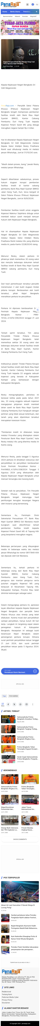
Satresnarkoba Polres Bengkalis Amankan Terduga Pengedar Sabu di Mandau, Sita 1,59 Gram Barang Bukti (27, 718)
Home (4, 12)
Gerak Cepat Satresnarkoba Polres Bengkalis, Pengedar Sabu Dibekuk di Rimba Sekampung (27, 758)
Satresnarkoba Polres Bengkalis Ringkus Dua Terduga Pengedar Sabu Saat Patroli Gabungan (28, 738)
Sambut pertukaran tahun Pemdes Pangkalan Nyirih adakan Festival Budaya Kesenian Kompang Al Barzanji (23, 916)
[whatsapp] (20, 704)
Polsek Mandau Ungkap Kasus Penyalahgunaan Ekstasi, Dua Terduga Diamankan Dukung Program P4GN (29, 829)
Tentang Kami (7, 994)
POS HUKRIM (13, 696)
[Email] (26, 704)
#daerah (17, 16)
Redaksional (6, 992)
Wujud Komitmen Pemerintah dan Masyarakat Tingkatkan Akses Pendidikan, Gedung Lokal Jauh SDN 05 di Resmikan (10, 808)
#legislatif (33, 16)
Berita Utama (15, 12)
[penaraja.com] (11, 4)
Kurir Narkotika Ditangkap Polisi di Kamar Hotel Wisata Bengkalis (24, 937)
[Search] (27, 4)
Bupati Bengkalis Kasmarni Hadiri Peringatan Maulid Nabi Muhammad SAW (24, 927)
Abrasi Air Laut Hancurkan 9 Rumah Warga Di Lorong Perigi (18, 906)
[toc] (37, 310)
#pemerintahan (8, 16)
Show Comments (20, 839)
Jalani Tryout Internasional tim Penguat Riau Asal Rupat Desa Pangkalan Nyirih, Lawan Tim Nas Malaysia (29, 808)
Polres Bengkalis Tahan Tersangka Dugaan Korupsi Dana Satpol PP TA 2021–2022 (27, 748)
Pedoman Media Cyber (10, 997)
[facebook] (8, 704)
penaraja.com (26, 1023)
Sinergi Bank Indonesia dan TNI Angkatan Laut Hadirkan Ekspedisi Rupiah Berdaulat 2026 (9, 829)
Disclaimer (6, 1003)
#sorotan (25, 16)
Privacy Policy (7, 1000)
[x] (14, 704)
